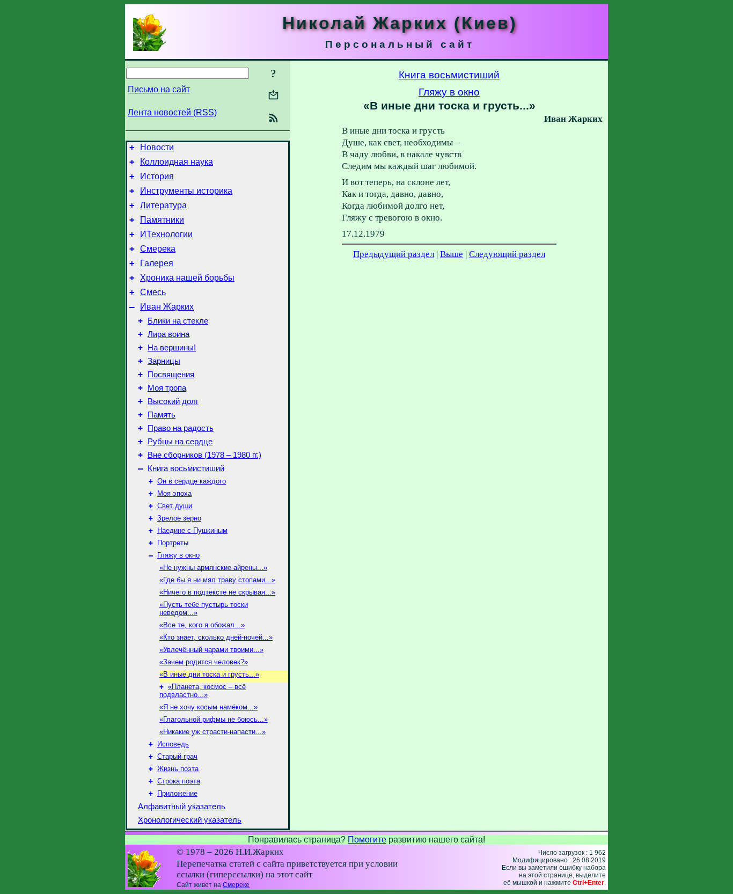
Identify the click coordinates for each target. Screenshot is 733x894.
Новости (157, 147)
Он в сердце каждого (191, 481)
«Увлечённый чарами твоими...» (211, 650)
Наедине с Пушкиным (192, 530)
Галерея (156, 263)
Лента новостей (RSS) (172, 112)
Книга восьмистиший (186, 468)
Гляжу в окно (178, 555)
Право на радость (181, 428)
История (157, 176)
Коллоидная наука (176, 161)
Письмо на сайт (159, 89)
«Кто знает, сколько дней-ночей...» (216, 637)
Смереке (236, 885)
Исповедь (173, 744)
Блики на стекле (178, 321)
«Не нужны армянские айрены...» (213, 567)
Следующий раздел (507, 254)
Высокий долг (173, 401)
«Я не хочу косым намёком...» (208, 707)
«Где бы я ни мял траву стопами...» (217, 580)
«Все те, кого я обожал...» (202, 625)
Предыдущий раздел (393, 254)
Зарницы (164, 361)
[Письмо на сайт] (273, 96)
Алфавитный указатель (181, 806)
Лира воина (168, 334)
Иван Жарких (167, 306)
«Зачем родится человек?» (203, 662)
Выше (451, 254)
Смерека (157, 248)
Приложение (177, 793)
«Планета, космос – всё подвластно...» (202, 691)
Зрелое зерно (179, 518)
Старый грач (177, 756)
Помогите (367, 839)
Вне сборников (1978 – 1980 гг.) (204, 455)
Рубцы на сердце (180, 441)
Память (161, 415)
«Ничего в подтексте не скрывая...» (217, 592)
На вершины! (172, 347)
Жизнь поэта (178, 769)
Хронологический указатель (189, 820)
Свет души (174, 506)
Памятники (162, 219)
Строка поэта (178, 781)
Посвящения (171, 374)
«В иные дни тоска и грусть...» (209, 674)
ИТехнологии (166, 234)
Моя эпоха (174, 493)
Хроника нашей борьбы (187, 277)
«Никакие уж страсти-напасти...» (212, 732)
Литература (163, 205)
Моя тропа (167, 388)
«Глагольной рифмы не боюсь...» (213, 719)
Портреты (172, 543)
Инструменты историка (186, 190)
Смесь (153, 292)
